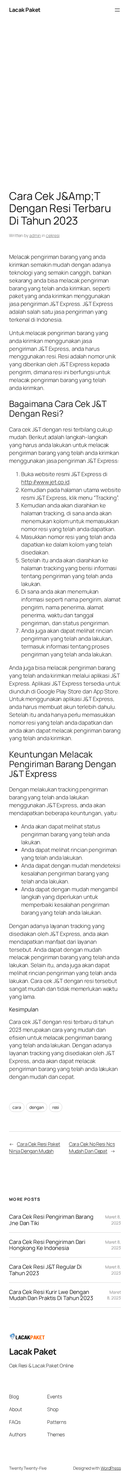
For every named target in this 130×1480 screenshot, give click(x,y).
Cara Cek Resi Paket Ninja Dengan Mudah (34, 1147)
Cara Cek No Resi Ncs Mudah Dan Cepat (92, 1147)
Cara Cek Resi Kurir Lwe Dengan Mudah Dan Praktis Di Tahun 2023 (51, 1295)
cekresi (53, 235)
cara (16, 1107)
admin (35, 235)
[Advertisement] (65, 106)
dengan (36, 1107)
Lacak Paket (25, 10)
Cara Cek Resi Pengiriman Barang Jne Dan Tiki (51, 1220)
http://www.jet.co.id (45, 482)
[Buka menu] (117, 10)
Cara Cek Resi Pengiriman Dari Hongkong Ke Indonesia (47, 1245)
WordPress (111, 1468)
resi (55, 1107)
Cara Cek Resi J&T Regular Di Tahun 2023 (45, 1270)
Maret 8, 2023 (113, 1220)
